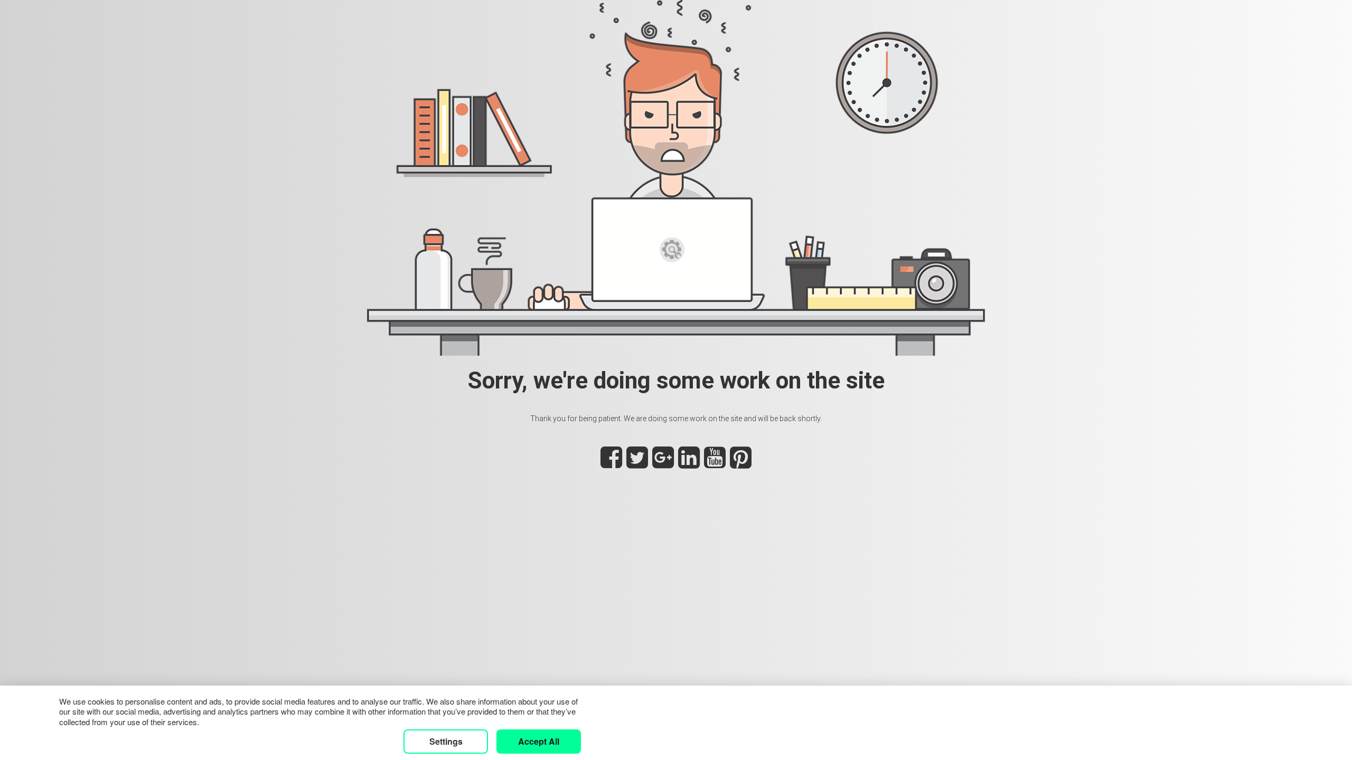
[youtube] (715, 463)
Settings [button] (446, 741)
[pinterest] (741, 463)
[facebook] (611, 463)
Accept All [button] (538, 741)
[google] (663, 463)
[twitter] (637, 463)
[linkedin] (689, 463)
